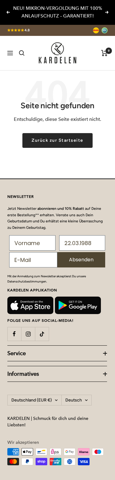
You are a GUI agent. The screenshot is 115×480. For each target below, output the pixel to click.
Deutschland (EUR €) (31, 400)
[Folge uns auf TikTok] (42, 334)
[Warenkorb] (104, 53)
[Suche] (22, 53)
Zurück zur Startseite (57, 140)
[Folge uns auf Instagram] (28, 334)
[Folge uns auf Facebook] (14, 334)
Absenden (81, 259)
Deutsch (73, 400)
